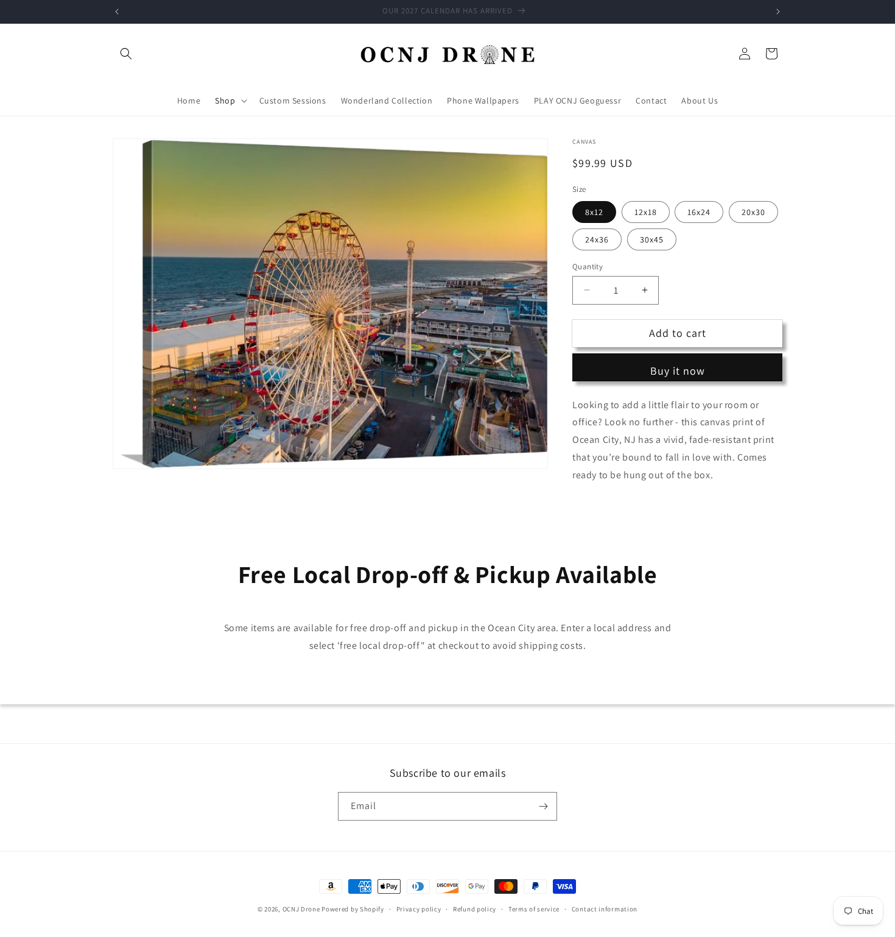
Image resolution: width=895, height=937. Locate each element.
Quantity (587, 266)
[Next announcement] (778, 11)
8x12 (594, 211)
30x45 (652, 238)
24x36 (597, 238)
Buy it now (677, 371)
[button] (126, 53)
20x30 (753, 211)
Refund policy (474, 909)
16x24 (699, 211)
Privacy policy (418, 909)
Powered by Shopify (352, 909)
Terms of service (534, 909)
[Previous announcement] (117, 11)
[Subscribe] (543, 806)
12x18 (645, 211)
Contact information (604, 909)
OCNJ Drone (301, 909)
